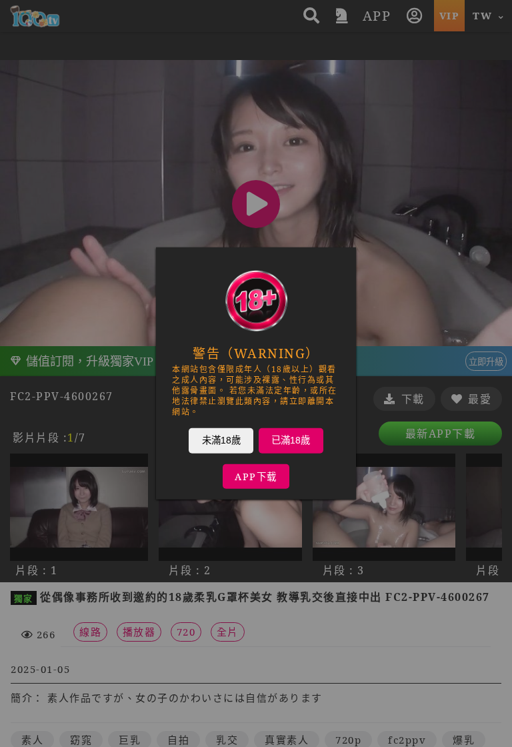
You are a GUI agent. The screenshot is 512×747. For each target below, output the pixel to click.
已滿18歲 (290, 440)
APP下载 (256, 476)
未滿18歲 (221, 440)
